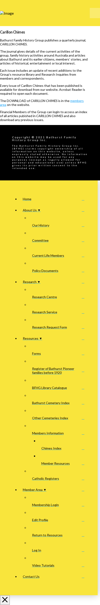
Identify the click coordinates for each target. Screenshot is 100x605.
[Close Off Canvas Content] (5, 600)
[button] (95, 13)
